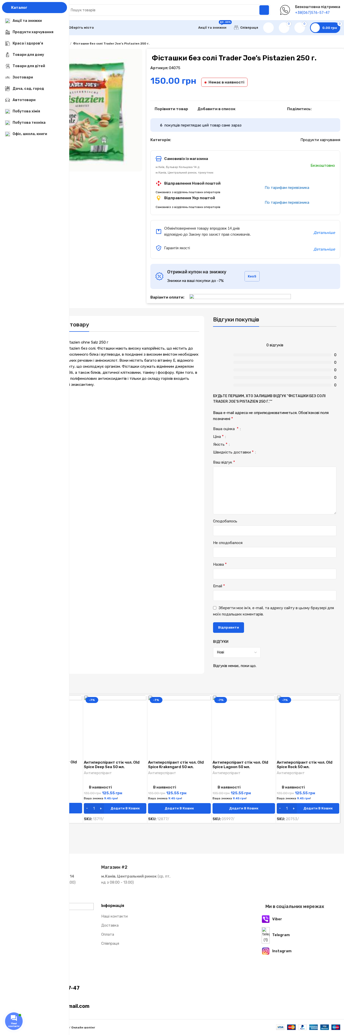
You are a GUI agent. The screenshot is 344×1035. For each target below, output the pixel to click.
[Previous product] (327, 43)
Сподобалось (225, 521)
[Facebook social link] (316, 109)
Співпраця (110, 943)
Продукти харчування (320, 140)
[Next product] (337, 43)
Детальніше (324, 232)
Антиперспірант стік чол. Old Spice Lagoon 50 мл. (240, 764)
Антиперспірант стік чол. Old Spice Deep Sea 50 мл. (112, 764)
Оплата (107, 934)
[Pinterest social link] (327, 109)
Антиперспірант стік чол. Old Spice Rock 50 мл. (304, 764)
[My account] (268, 28)
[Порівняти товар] (78, 703)
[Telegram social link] (339, 109)
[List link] (303, 919)
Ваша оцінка (225, 429)
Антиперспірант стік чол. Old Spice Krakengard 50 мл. (176, 764)
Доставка (110, 925)
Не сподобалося (228, 543)
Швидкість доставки (233, 452)
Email (219, 586)
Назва (220, 564)
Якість (220, 444)
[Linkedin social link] (333, 109)
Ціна (218, 437)
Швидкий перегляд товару (78, 714)
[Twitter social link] (321, 109)
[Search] (264, 10)
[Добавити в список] (78, 726)
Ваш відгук (224, 462)
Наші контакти (114, 916)
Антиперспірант (98, 773)
